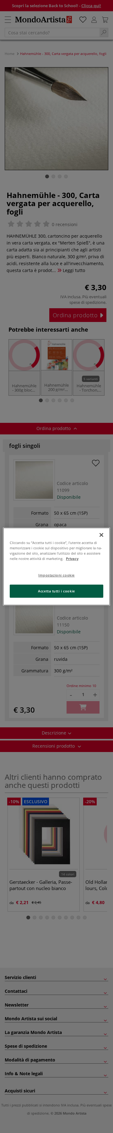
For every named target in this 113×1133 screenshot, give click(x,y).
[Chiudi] (101, 535)
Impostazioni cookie (56, 575)
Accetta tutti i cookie (56, 591)
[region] (56, 566)
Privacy (72, 558)
